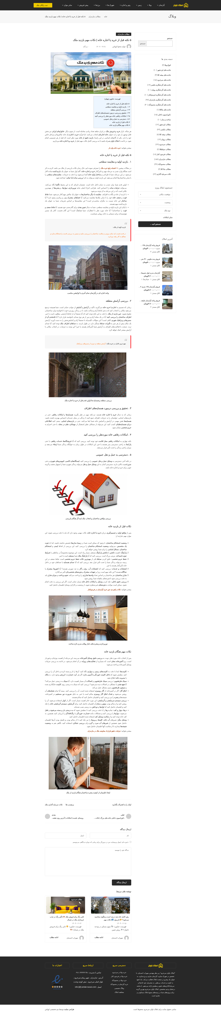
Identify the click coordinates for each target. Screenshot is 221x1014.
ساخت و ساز (166, 120)
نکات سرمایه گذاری (164, 174)
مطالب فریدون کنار (164, 154)
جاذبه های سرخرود (164, 80)
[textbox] (155, 194)
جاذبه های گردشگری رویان (161, 90)
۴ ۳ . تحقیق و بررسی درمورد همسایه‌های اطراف (112, 113)
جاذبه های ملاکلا (165, 110)
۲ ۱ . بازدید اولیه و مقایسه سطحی (117, 107)
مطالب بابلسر (166, 129)
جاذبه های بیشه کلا (164, 75)
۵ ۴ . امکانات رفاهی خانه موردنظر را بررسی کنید (112, 116)
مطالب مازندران (94, 17)
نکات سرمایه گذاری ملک (54, 805)
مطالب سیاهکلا (165, 149)
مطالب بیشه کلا (165, 134)
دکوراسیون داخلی (164, 115)
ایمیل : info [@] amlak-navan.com (88, 987)
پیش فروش (83, 5)
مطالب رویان (166, 139)
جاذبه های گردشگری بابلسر (161, 85)
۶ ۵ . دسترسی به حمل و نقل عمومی (117, 119)
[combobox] (155, 194)
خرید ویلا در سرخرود (119, 972)
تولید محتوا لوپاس (118, 46)
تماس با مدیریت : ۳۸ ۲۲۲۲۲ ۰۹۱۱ (88, 973)
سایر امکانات (168, 217)
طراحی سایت (69, 1009)
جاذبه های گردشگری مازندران (160, 100)
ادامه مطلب (99, 937)
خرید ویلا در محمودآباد (119, 980)
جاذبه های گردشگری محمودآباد (159, 105)
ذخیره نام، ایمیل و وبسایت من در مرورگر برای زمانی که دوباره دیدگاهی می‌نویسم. (100, 842)
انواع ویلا (168, 65)
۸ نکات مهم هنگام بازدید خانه (119, 125)
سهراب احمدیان (117, 938)
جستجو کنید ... (155, 224)
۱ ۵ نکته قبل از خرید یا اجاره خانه (118, 104)
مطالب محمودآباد (164, 164)
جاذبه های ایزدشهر (164, 70)
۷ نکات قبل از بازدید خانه (121, 122)
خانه (105, 17)
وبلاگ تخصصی (119, 988)
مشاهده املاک (119, 992)
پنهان (107, 99)
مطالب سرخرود (165, 144)
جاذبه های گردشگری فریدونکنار (159, 95)
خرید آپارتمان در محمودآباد (119, 984)
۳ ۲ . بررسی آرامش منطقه (120, 110)
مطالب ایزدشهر (165, 125)
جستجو (170, 38)
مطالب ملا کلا (166, 169)
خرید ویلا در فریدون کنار (119, 976)
